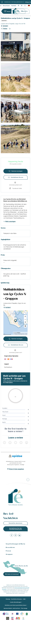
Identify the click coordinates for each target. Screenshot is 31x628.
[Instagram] (15, 535)
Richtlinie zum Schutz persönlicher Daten (15, 605)
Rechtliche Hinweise (16, 599)
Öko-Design (24, 608)
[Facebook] (11, 535)
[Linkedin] (19, 535)
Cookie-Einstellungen (15, 602)
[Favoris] (25, 6)
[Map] (18, 6)
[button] (29, 5)
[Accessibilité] (21, 5)
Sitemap (8, 599)
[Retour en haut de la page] (27, 479)
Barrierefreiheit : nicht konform (12, 608)
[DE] (29, 5)
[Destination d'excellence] (12, 614)
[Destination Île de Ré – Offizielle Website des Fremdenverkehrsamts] (15, 11)
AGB (24, 599)
